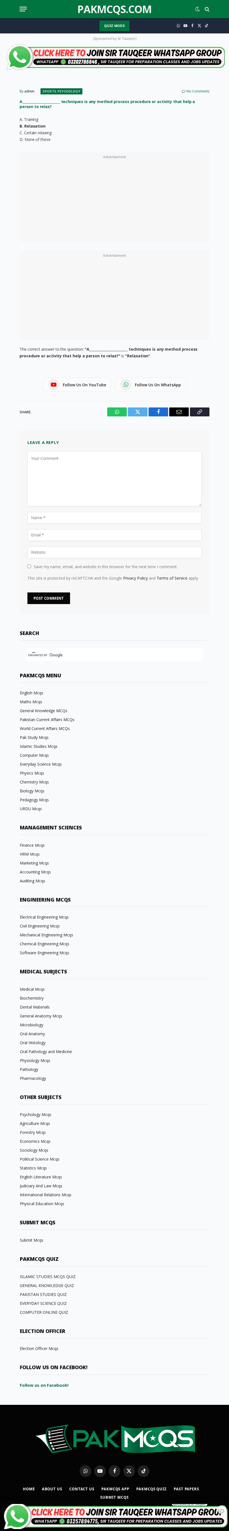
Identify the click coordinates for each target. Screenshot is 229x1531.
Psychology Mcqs (35, 1114)
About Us (52, 1488)
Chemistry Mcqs (34, 782)
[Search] (206, 9)
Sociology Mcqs (34, 1150)
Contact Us (81, 1488)
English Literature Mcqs (41, 1177)
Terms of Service (172, 578)
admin (29, 91)
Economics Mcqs (35, 1141)
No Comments (198, 91)
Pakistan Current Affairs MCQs (47, 719)
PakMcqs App (115, 1488)
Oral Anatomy (32, 1033)
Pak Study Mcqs (34, 737)
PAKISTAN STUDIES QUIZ (43, 1294)
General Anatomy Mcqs (41, 1016)
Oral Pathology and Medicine (46, 1051)
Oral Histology (33, 1042)
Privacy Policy (135, 578)
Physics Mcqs (32, 773)
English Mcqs (31, 692)
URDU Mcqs (31, 808)
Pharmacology (33, 1078)
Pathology (29, 1069)
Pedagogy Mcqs (34, 799)
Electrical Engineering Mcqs (44, 917)
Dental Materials (35, 1007)
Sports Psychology (61, 91)
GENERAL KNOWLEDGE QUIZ (47, 1285)
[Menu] (23, 9)
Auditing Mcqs (32, 880)
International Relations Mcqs (45, 1194)
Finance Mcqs (32, 845)
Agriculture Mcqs (35, 1123)
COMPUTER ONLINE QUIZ (44, 1312)
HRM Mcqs (30, 854)
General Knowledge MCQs (43, 710)
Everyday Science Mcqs (41, 764)
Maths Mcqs (31, 701)
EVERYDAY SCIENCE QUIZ (43, 1303)
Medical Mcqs (32, 989)
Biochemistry (32, 998)
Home (29, 1488)
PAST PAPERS (186, 1488)
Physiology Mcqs (35, 1060)
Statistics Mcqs (33, 1168)
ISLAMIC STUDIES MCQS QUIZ (48, 1276)
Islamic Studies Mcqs (39, 746)
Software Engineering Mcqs (44, 952)
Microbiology (31, 1024)
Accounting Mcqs (35, 872)
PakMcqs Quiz (151, 1488)
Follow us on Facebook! (44, 1385)
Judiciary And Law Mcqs (41, 1185)
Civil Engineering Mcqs (40, 926)
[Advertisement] (114, 200)
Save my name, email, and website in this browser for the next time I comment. (106, 566)
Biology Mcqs (32, 790)
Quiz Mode (114, 25)
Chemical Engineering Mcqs (44, 943)
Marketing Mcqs (34, 863)
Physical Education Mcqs (42, 1203)
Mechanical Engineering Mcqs (46, 934)
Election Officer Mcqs (39, 1348)
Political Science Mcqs (39, 1159)
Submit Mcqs (31, 1240)
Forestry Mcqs (33, 1132)
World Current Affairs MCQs (45, 728)
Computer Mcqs (34, 755)
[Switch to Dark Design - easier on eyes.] (197, 9)
